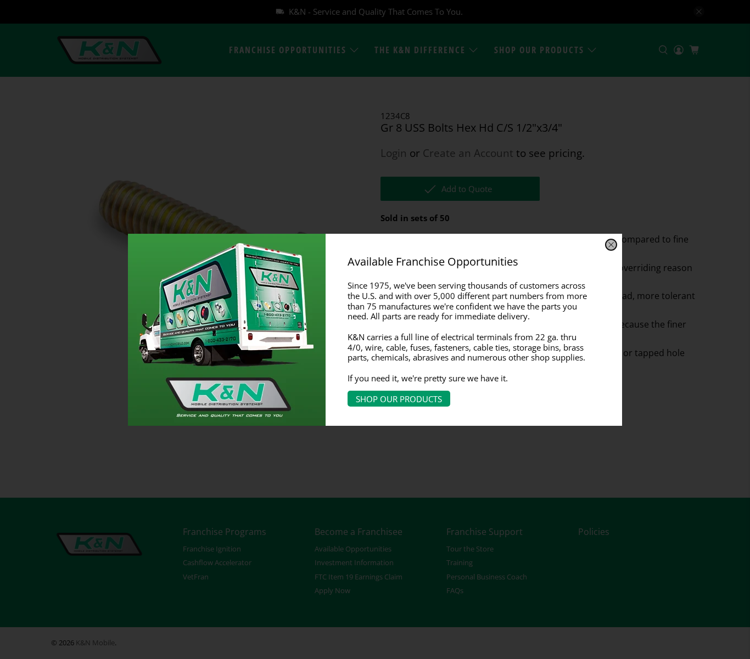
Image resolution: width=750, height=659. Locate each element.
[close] (611, 244)
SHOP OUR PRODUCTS (399, 398)
